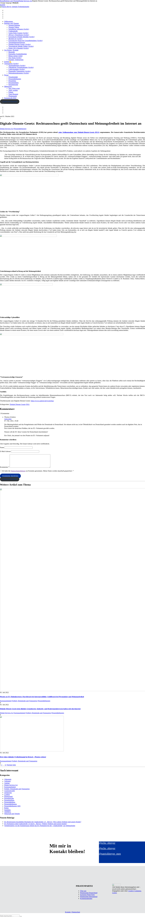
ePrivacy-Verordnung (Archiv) (18, 35)
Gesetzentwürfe (9, 791)
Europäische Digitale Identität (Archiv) (21, 37)
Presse (6, 75)
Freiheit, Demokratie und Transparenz (24, 701)
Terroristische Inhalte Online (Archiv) (21, 46)
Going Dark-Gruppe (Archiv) (18, 33)
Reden (6, 808)
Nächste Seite (11, 765)
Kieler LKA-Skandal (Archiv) (18, 48)
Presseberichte (13, 84)
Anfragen (7, 781)
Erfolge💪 (7, 62)
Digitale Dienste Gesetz (18, 404)
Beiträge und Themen (11, 23)
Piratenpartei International (88, 896)
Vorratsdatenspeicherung (16, 42)
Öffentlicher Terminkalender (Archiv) (21, 67)
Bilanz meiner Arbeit (15, 56)
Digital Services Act (6, 129)
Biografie (11, 52)
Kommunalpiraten (86, 898)
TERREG (7, 812)
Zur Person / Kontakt (11, 50)
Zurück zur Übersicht (9, 101)
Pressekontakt (13, 77)
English (2, 5)
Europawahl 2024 (10, 98)
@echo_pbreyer (107, 842)
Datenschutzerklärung (18, 471)
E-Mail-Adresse (5, 451)
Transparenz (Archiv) (11, 63)
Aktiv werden (13, 90)
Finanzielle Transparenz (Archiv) (19, 71)
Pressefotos (12, 81)
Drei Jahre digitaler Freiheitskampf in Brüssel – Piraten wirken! (23, 757)
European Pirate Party (87, 895)
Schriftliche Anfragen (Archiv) (18, 29)
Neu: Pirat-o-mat (14, 88)
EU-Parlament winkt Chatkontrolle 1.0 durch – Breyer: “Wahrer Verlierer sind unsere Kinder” (35, 824)
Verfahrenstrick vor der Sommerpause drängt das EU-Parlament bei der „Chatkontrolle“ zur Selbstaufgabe (39, 826)
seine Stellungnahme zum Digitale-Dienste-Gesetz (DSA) (79, 132)
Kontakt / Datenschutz (15, 60)
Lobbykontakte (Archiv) (16, 69)
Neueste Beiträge (14, 25)
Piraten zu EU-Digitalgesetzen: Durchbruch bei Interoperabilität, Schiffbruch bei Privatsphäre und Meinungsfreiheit (42, 697)
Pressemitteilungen (14, 79)
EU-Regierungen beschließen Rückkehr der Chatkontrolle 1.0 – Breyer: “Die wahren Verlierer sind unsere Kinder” (42, 822)
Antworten (7, 419)
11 (5, 765)
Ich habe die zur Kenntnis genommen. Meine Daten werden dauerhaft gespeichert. (38, 471)
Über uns (83, 891)
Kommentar (4, 467)
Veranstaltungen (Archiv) (16, 65)
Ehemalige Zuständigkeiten (17, 54)
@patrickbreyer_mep (110, 853)
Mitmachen (8, 86)
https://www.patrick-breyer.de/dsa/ (42, 401)
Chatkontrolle (13, 31)
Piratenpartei (12, 96)
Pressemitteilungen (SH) (12, 806)
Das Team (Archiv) (14, 58)
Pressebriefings (13, 83)
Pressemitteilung (9, 802)
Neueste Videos (13, 27)
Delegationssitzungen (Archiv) (18, 73)
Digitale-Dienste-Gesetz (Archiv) (19, 44)
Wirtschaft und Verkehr (12, 814)
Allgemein (7, 779)
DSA (28, 404)
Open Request (13, 94)
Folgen (10, 92)
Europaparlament (5, 701)
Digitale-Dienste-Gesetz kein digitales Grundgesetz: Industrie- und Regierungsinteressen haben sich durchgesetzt (40, 709)
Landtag (7, 794)
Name (2, 447)
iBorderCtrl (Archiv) (15, 39)
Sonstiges (7, 810)
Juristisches (8, 793)
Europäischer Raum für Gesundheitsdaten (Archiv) (25, 40)
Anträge (7, 783)
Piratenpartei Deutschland (88, 893)
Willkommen (8, 21)
